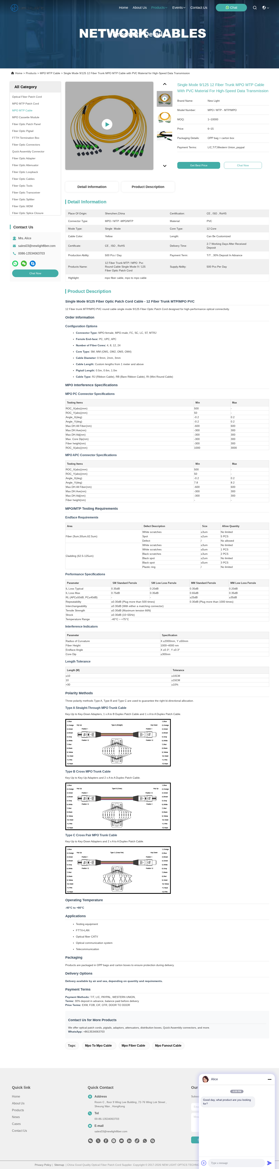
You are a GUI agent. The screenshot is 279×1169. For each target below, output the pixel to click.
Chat (233, 8)
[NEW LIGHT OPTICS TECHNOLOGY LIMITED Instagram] (113, 1141)
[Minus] (269, 1079)
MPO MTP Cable (50, 73)
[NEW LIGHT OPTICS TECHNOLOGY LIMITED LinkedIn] (129, 1141)
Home (123, 8)
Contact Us (19, 1130)
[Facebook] (106, 1141)
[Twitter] (98, 1141)
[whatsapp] (15, 263)
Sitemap (59, 1164)
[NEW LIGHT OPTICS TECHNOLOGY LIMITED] (27, 7)
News (16, 1117)
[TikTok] (137, 1141)
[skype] (32, 263)
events (177, 8)
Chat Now (35, 273)
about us (140, 8)
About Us (18, 1103)
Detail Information (91, 187)
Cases (16, 1123)
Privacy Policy (43, 1164)
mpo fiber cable (133, 1045)
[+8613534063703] (152, 1141)
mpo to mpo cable (98, 1045)
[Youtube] (121, 1141)
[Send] (269, 1163)
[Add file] (203, 1163)
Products (31, 73)
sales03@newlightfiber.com (36, 245)
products (158, 8)
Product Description (148, 187)
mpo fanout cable (168, 1045)
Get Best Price (198, 165)
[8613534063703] (144, 1141)
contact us (198, 8)
